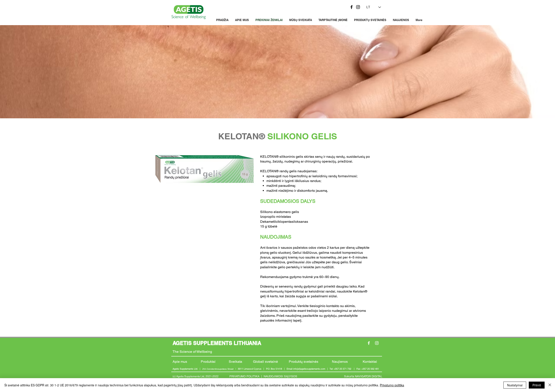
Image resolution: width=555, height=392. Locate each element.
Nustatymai (514, 385)
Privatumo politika (392, 385)
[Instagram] (358, 7)
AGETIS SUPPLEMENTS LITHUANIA (217, 343)
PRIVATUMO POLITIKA (244, 376)
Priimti (536, 385)
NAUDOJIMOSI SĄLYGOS (280, 376)
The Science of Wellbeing (192, 352)
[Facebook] (351, 7)
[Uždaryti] (549, 385)
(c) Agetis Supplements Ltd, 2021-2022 (196, 376)
